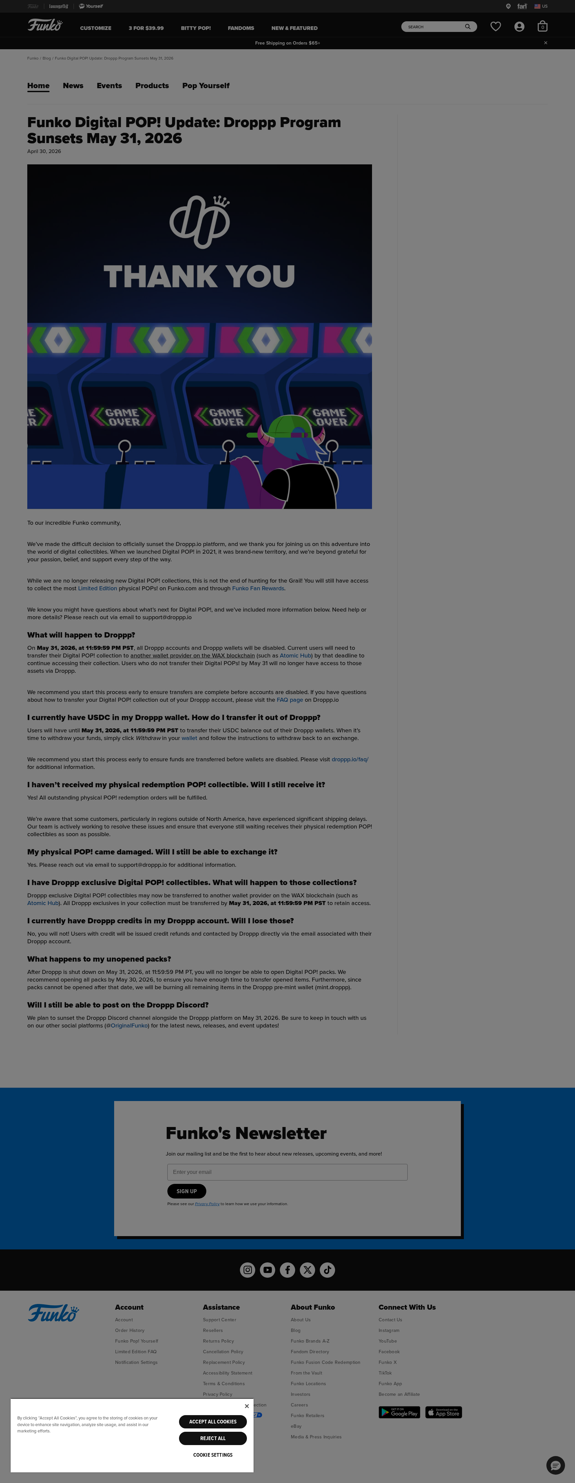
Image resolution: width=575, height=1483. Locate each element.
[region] (132, 1435)
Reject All (213, 1438)
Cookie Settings (213, 1455)
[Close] (247, 1406)
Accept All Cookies (213, 1421)
